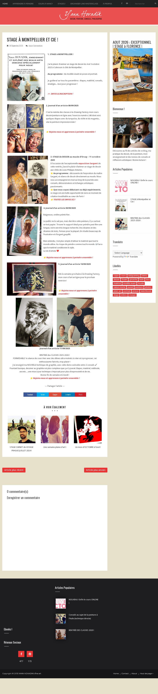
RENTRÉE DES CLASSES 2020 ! (81, 630)
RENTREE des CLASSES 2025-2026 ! (140, 219)
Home (5, 4)
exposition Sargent (88, 163)
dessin (116, 279)
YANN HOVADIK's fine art (30, 673)
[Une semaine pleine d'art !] (54, 429)
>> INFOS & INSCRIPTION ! (60, 94)
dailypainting (134, 275)
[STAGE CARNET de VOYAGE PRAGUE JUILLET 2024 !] (21, 429)
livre (148, 279)
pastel (130, 287)
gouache (133, 279)
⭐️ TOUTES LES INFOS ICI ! (62, 199)
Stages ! (61, 4)
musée (141, 283)
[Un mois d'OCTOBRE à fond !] (87, 429)
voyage (132, 295)
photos (148, 287)
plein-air (117, 291)
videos (124, 295)
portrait (126, 291)
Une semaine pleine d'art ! (54, 447)
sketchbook (146, 291)
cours (123, 275)
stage (116, 295)
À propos (107, 4)
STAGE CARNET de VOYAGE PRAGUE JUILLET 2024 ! (21, 449)
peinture (139, 287)
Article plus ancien (95, 470)
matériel (117, 283)
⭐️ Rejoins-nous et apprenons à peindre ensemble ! (70, 132)
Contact (125, 673)
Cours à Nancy (45, 4)
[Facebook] (21, 654)
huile (141, 279)
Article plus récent (13, 470)
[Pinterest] (30, 654)
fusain (124, 279)
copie (116, 275)
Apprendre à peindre (23, 4)
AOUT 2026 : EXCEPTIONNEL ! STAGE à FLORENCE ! (132, 44)
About (134, 673)
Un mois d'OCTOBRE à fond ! (88, 447)
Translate (134, 257)
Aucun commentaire (35, 45)
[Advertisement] (25, 605)
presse (136, 291)
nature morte (119, 287)
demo (144, 275)
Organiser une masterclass (84, 4)
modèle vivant (129, 283)
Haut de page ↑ (146, 673)
